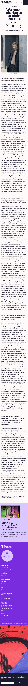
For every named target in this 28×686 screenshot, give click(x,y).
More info (3, 589)
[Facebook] (2, 615)
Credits (25, 623)
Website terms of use (18, 623)
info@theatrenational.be (6, 605)
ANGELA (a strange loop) (9, 524)
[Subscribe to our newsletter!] (7, 615)
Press (2, 613)
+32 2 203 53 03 (4, 567)
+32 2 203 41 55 (4, 603)
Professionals (4, 612)
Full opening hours (5, 575)
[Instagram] (4, 615)
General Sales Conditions (7, 623)
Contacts (3, 610)
